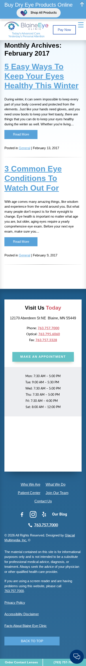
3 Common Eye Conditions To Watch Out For (33, 178)
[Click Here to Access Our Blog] (59, 514)
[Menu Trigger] (80, 25)
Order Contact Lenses (21, 662)
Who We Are (30, 484)
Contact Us (43, 501)
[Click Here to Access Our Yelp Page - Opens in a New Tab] (44, 514)
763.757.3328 (46, 340)
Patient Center (29, 493)
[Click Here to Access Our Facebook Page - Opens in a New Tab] (22, 514)
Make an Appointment (43, 356)
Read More (21, 134)
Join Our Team (57, 493)
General (24, 148)
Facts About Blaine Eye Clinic (25, 626)
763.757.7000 (48, 328)
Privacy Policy (14, 602)
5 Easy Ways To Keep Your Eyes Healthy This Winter (41, 76)
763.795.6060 (49, 334)
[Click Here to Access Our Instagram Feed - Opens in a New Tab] (33, 514)
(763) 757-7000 (64, 662)
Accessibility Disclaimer (21, 614)
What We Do (55, 484)
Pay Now (64, 30)
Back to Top (32, 641)
